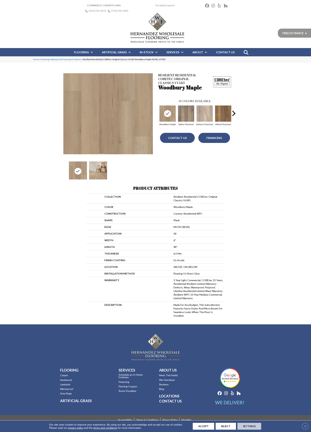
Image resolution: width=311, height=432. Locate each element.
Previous (156, 113)
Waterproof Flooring (61, 59)
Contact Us (177, 138)
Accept (203, 426)
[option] (186, 115)
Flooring (45, 59)
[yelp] (220, 6)
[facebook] (207, 6)
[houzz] (226, 6)
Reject (225, 426)
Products (76, 59)
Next (233, 113)
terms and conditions (105, 427)
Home (36, 59)
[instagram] (214, 6)
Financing (214, 138)
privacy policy (75, 427)
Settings (249, 426)
